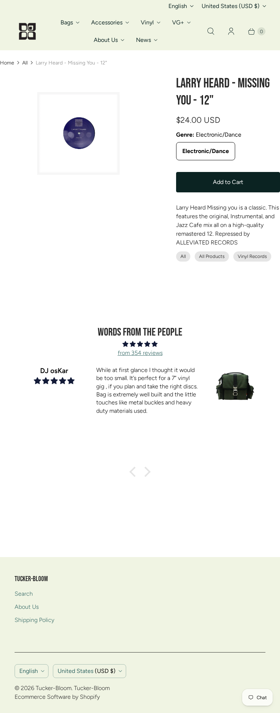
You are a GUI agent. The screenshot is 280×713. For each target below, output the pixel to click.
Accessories (106, 22)
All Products (212, 256)
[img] (140, 344)
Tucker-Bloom (53, 688)
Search (24, 593)
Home (7, 63)
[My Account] (231, 31)
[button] (134, 472)
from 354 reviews (140, 352)
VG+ (178, 22)
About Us (106, 39)
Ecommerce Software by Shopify (57, 696)
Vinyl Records (252, 256)
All (25, 63)
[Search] (211, 31)
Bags (67, 22)
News (143, 39)
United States (231, 6)
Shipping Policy (34, 619)
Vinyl (147, 22)
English (177, 6)
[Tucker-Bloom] (27, 31)
